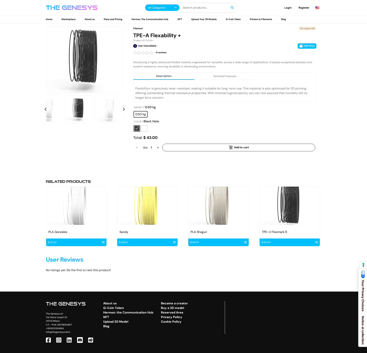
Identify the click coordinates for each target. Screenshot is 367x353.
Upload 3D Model (115, 322)
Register (304, 7)
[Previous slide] (46, 109)
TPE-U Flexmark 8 (274, 232)
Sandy (123, 232)
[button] (78, 109)
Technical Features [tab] (224, 76)
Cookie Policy (171, 322)
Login (288, 7)
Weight (138, 107)
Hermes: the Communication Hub (128, 312)
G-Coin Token (233, 19)
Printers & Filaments (261, 19)
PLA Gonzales (57, 232)
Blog (283, 19)
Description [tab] (164, 76)
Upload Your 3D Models (204, 19)
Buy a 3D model (172, 308)
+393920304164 (55, 328)
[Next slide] (124, 109)
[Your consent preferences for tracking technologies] (363, 264)
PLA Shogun (199, 232)
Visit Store (309, 45)
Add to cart (241, 147)
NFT (180, 19)
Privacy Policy (171, 317)
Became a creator (174, 303)
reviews (161, 52)
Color (137, 121)
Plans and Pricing (113, 19)
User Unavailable (147, 45)
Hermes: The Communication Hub (150, 19)
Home (49, 19)
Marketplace (69, 19)
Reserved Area (172, 312)
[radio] (140, 114)
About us (90, 19)
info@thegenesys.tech (58, 332)
